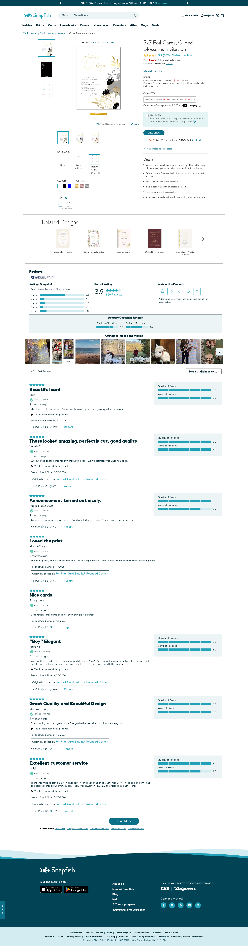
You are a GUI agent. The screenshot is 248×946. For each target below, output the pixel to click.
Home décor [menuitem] (101, 25)
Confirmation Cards (99, 828)
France (89, 932)
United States (142, 932)
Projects (209, 15)
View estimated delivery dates (157, 148)
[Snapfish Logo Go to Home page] (37, 15)
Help (115, 899)
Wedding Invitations (57, 33)
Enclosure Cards (118, 828)
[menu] (134, 124)
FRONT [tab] (86, 42)
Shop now (147, 3)
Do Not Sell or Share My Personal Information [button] (181, 936)
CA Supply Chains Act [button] (117, 936)
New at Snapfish (123, 889)
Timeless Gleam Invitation (63, 252)
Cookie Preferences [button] (94, 936)
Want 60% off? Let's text (128, 909)
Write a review (182, 55)
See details (196, 140)
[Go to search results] (134, 15)
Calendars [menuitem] (119, 25)
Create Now (154, 132)
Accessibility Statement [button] (144, 936)
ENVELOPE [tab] (108, 42)
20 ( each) (168, 99)
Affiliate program (123, 904)
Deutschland (76, 932)
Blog (115, 894)
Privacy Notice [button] (74, 936)
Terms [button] (60, 936)
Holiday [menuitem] (27, 25)
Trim (60, 198)
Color (61, 180)
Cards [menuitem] (52, 25)
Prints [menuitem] (40, 25)
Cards (26, 33)
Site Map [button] (49, 936)
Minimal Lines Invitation (154, 252)
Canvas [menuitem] (85, 25)
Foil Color (82, 180)
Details (169, 63)
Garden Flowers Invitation (93, 252)
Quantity (149, 93)
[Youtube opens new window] (190, 904)
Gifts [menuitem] (133, 25)
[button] (97, 124)
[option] (46, 48)
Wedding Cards (38, 33)
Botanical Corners (124, 252)
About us (118, 884)
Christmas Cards (136, 828)
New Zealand (171, 932)
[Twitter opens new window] (199, 904)
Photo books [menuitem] (68, 25)
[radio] (59, 186)
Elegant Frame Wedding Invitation (185, 253)
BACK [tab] (96, 42)
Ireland (100, 932)
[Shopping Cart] (222, 15)
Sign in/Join (191, 15)
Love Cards (60, 828)
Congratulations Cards (77, 828)
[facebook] (165, 904)
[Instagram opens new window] (173, 904)
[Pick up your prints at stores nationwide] (165, 888)
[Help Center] (217, 15)
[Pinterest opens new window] (182, 904)
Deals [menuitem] (155, 25)
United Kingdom (124, 932)
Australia (157, 932)
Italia (110, 932)
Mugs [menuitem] (144, 25)
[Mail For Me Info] (194, 121)
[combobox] (98, 15)
